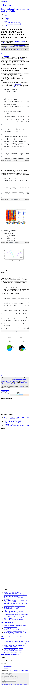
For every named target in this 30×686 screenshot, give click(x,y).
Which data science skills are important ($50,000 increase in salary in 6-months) (15, 595)
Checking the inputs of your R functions (13, 611)
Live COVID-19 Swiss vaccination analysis (14, 619)
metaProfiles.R (4, 242)
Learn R (6, 19)
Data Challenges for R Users (11, 608)
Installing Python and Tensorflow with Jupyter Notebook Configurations (15, 646)
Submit (4, 682)
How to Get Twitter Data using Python (13, 648)
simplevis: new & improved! (10, 610)
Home (5, 14)
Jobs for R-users (8, 622)
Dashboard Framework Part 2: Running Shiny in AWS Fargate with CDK (15, 601)
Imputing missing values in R (11, 612)
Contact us (6, 25)
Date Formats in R (8, 424)
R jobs (5, 21)
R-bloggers (11, 46)
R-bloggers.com (4, 381)
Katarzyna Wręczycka (20, 41)
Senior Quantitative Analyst (10, 627)
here (5, 47)
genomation (6, 56)
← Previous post (5, 390)
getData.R (3, 160)
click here (18, 49)
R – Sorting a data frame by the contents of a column (16, 425)
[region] (15, 124)
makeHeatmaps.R (5, 199)
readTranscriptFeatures (17, 86)
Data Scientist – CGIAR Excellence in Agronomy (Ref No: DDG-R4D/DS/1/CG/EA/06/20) (16, 630)
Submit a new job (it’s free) (13, 22)
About (5, 15)
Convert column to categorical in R (12, 593)
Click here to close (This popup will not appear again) (14, 684)
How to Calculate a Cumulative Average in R (15, 421)
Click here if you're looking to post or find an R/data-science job (14, 383)
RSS (5, 17)
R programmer (7, 628)
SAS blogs (6, 668)
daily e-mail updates (14, 381)
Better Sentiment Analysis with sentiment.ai (14, 606)
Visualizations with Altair (10, 649)
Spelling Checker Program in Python (13, 652)
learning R (9, 382)
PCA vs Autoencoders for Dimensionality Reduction (16, 417)
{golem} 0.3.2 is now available (11, 592)
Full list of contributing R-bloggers (10, 654)
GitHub (15, 160)
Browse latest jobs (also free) (14, 24)
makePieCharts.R (5, 331)
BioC (20, 58)
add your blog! (7, 18)
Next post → (4, 391)
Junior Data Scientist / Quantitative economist (15, 625)
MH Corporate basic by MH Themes (19, 670)
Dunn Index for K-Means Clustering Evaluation (15, 644)
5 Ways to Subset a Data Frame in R (12, 418)
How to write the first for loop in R (12, 420)
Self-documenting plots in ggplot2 (12, 422)
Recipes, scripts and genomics (19, 45)
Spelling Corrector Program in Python (13, 650)
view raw (27, 160)
